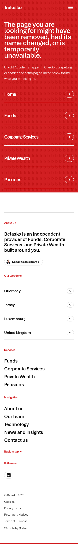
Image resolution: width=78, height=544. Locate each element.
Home (10, 94)
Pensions (12, 179)
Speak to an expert (24, 262)
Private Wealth (17, 158)
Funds (10, 115)
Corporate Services (21, 137)
